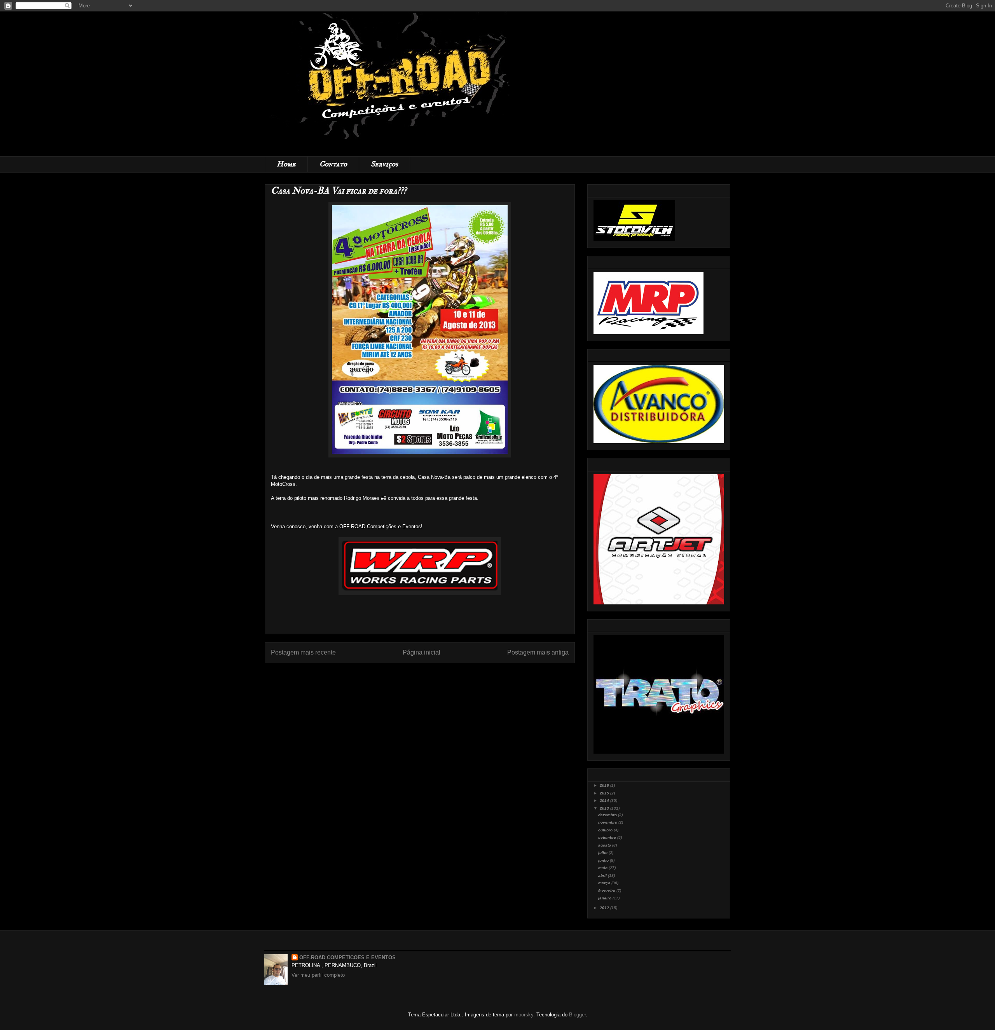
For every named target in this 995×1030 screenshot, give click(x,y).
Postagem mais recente (303, 652)
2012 (605, 908)
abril (603, 875)
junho (604, 860)
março (604, 883)
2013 (605, 808)
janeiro (605, 898)
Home (286, 164)
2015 (605, 793)
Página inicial (421, 652)
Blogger (577, 1015)
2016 (605, 785)
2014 (605, 800)
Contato (333, 164)
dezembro (608, 815)
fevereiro (607, 891)
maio (603, 868)
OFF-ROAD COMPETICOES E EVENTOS (347, 957)
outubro (606, 830)
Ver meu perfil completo (318, 975)
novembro (608, 822)
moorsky (523, 1015)
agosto (605, 845)
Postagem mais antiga (538, 652)
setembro (607, 837)
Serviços (384, 164)
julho (603, 852)
